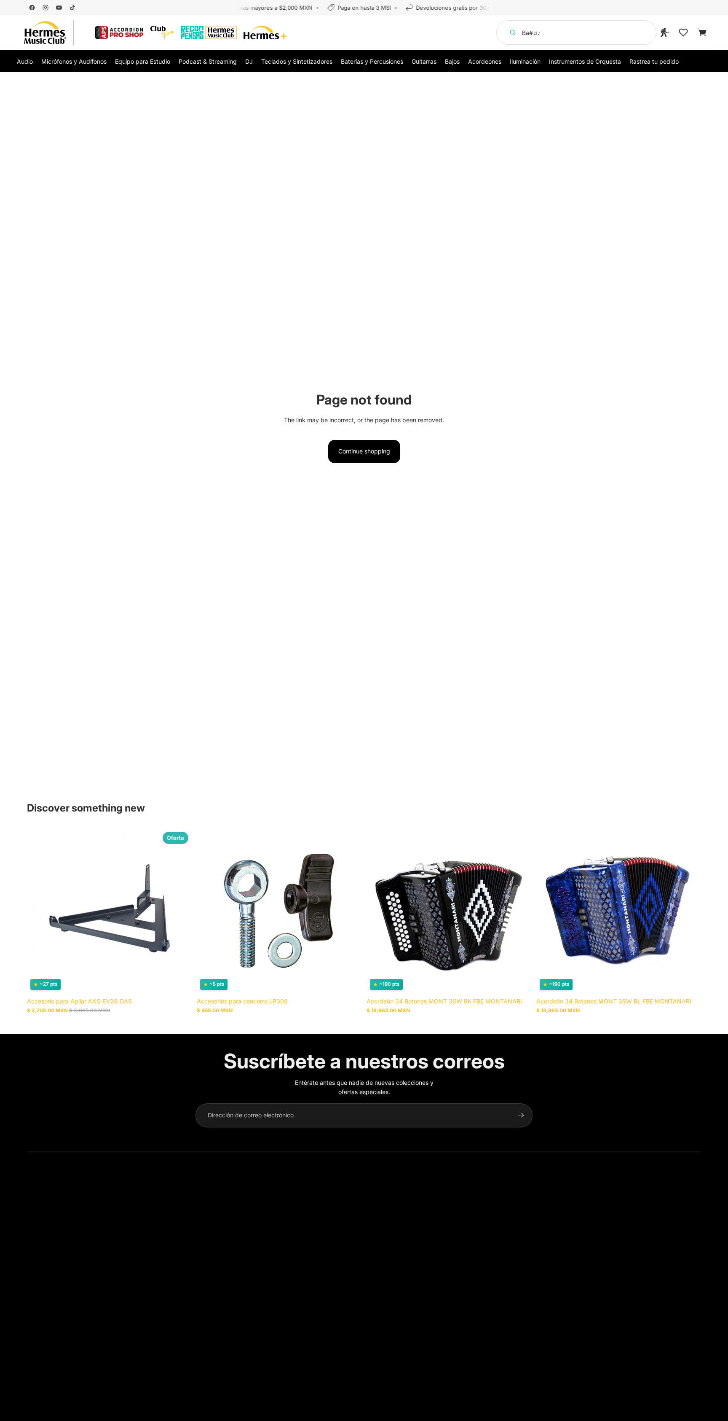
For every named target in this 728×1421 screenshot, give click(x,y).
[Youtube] (59, 8)
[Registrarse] (521, 1115)
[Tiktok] (72, 8)
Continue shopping (364, 451)
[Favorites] (683, 32)
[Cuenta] (665, 32)
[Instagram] (45, 8)
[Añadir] (178, 980)
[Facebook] (32, 8)
